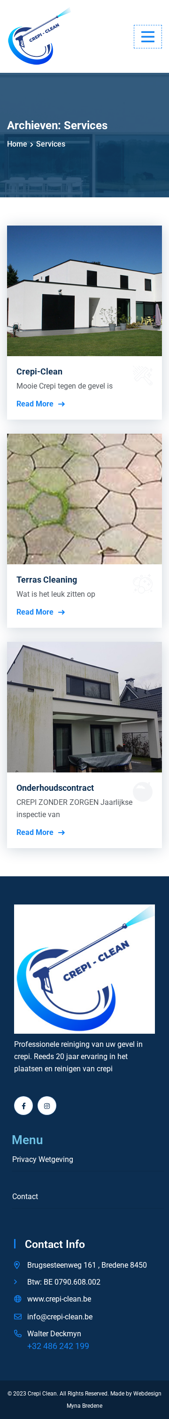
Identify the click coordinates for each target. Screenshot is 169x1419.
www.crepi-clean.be (59, 1298)
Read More (35, 404)
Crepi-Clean (39, 371)
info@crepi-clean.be (59, 1316)
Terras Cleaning (46, 580)
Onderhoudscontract (55, 788)
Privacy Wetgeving (42, 1159)
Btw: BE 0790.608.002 (63, 1282)
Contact (25, 1197)
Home (17, 144)
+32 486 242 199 (58, 1346)
